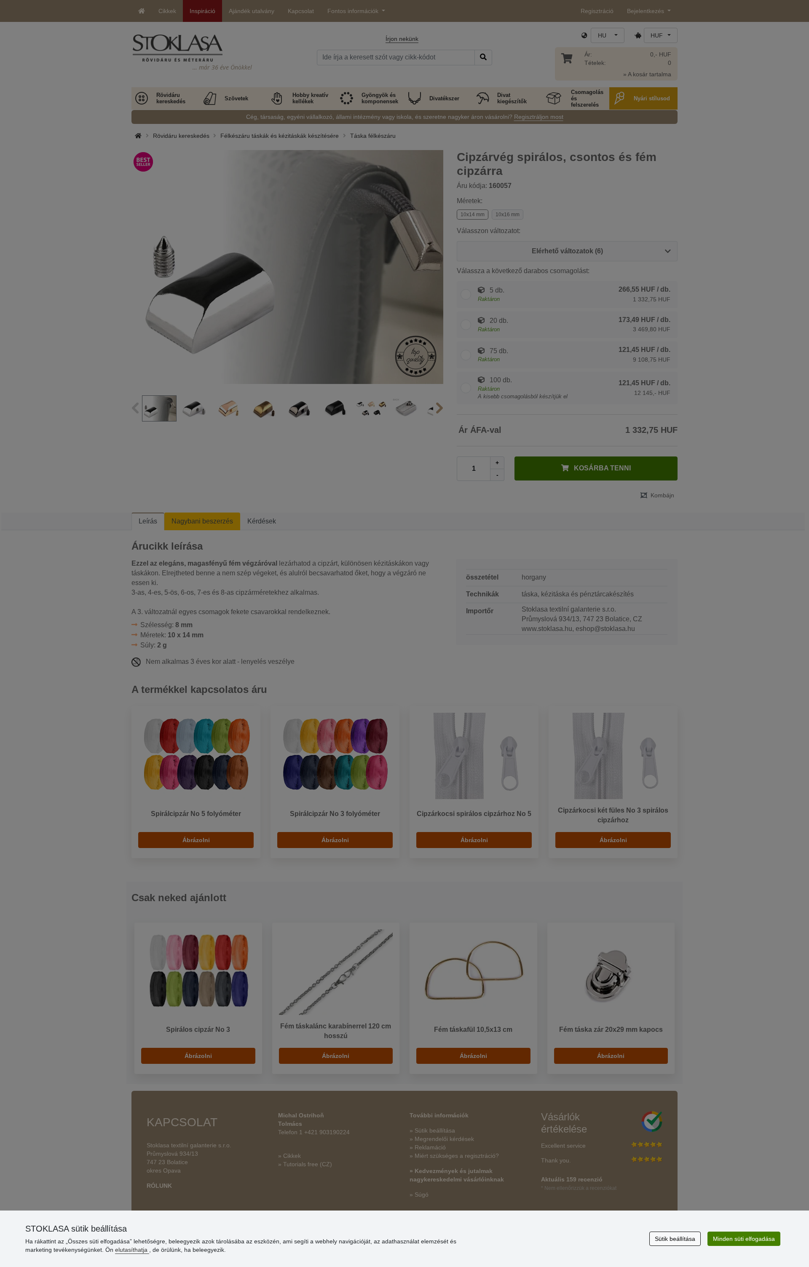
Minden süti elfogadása (744, 1238)
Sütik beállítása (675, 1238)
